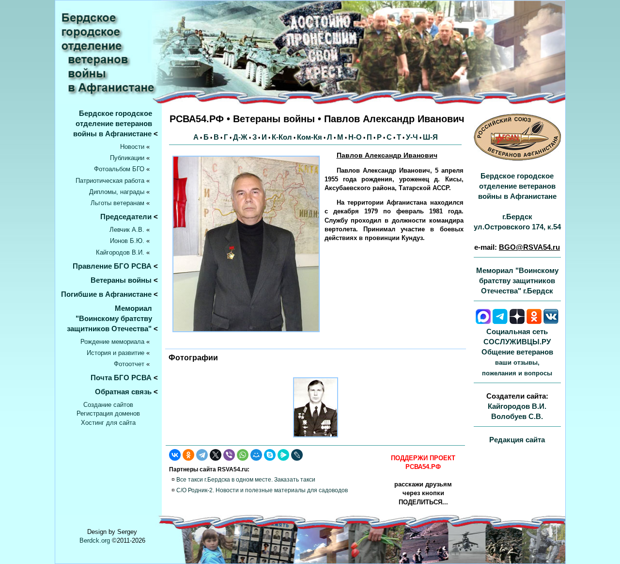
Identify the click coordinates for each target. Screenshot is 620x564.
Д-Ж (240, 137)
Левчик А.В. (126, 229)
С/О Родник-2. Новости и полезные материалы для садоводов (262, 490)
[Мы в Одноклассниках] (534, 321)
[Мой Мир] (256, 455)
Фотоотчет (129, 364)
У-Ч (412, 137)
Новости (132, 146)
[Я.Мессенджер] (283, 455)
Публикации (127, 157)
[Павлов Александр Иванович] (315, 440)
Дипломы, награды (116, 191)
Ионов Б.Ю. (127, 240)
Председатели (126, 216)
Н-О (355, 137)
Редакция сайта (517, 439)
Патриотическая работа (110, 180)
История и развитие (115, 352)
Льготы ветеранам (117, 203)
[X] (215, 455)
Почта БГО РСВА (121, 377)
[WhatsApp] (242, 455)
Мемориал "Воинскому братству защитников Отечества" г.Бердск (517, 280)
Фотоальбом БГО (119, 169)
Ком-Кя (309, 137)
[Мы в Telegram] (500, 321)
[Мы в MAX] (483, 321)
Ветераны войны (121, 280)
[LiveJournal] (297, 455)
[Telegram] (202, 455)
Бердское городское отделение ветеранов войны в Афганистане (115, 123)
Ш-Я (430, 137)
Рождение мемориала (112, 341)
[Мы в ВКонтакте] (550, 321)
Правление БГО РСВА (112, 266)
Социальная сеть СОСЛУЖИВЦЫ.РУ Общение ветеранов (517, 352)
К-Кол (282, 137)
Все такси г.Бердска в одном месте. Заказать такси (245, 479)
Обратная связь (123, 391)
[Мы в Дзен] (517, 321)
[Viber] (229, 455)
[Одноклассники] (188, 455)
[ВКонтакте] (175, 455)
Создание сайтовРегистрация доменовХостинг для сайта (108, 413)
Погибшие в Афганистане (106, 294)
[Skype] (270, 455)
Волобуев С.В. (517, 416)
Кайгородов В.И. (120, 252)
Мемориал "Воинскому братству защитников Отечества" (112, 318)
